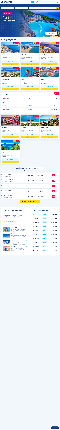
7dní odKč (30, 137)
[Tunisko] (45, 226)
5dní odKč (49, 64)
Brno (30, 168)
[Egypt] (30, 72)
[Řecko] (10, 47)
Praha (41, 168)
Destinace (18, 5)
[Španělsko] (45, 222)
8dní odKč (10, 64)
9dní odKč (10, 89)
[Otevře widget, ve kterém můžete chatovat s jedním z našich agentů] (55, 427)
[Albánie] (45, 250)
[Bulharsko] (49, 120)
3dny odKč (30, 64)
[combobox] (47, 2)
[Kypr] (45, 242)
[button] (30, 23)
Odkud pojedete (5, 5)
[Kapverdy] (45, 246)
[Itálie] (45, 234)
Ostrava (36, 168)
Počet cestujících (47, 5)
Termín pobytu (32, 5)
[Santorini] (49, 47)
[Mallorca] (10, 145)
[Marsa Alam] (10, 72)
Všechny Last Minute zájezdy (30, 201)
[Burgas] (30, 47)
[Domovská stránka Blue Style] (6, 2)
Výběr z (8, 221)
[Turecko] (10, 120)
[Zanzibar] (30, 120)
